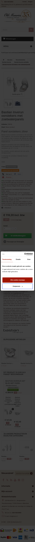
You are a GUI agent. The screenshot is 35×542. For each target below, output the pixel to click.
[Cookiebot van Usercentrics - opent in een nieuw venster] (25, 254)
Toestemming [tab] (6, 259)
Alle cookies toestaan (17, 280)
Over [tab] (29, 259)
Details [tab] (18, 259)
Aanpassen (16, 286)
